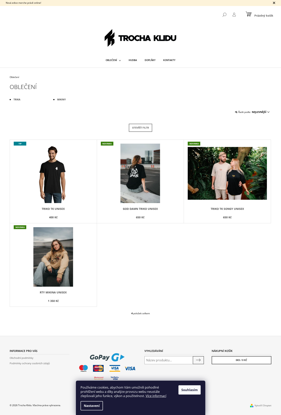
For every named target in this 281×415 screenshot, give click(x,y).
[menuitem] (113, 60)
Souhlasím (189, 390)
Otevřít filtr (140, 127)
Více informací (156, 396)
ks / (241, 360)
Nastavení (92, 406)
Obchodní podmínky (21, 358)
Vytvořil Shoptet (263, 405)
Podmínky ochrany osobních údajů (30, 363)
